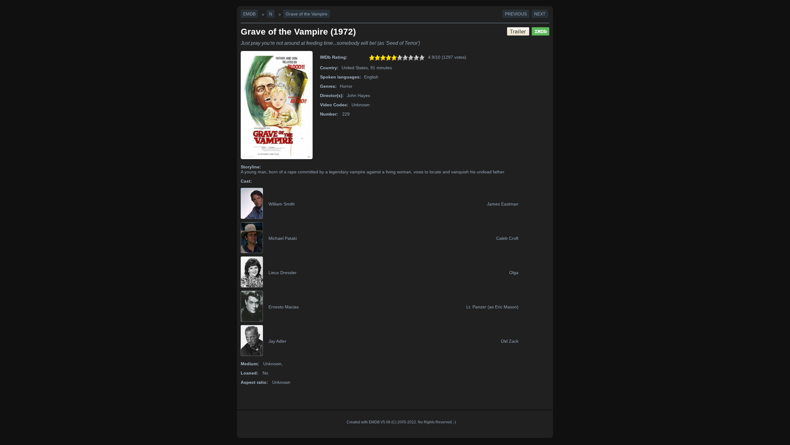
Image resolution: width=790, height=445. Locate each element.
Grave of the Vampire (306, 13)
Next (540, 13)
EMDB (249, 13)
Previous (516, 13)
